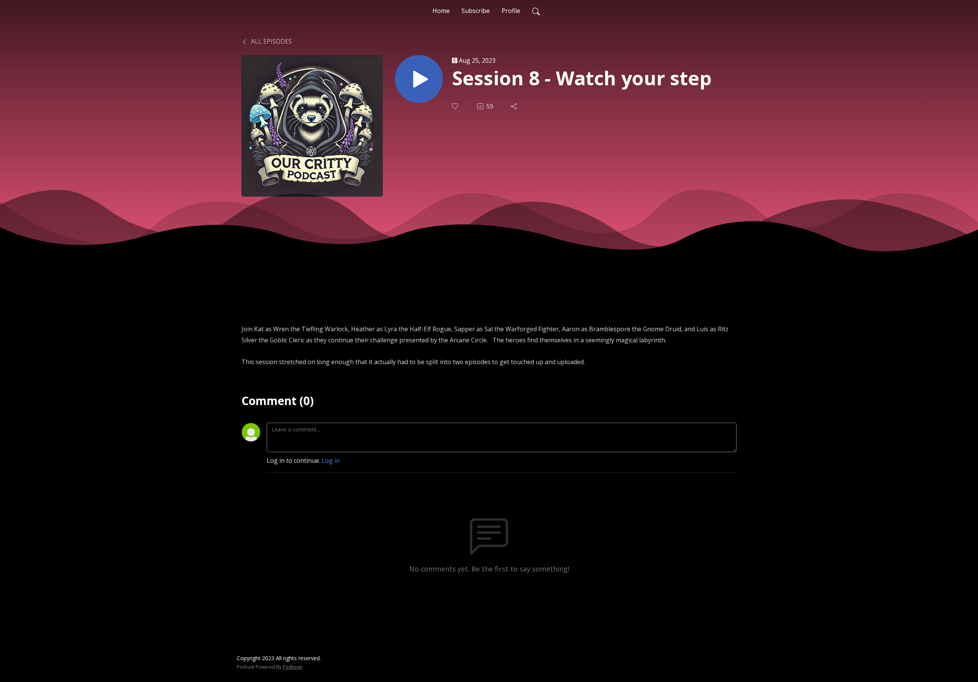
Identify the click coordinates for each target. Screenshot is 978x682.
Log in (331, 460)
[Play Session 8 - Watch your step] (419, 79)
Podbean (293, 667)
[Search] (536, 10)
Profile (511, 11)
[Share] (514, 106)
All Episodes (270, 41)
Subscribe (475, 11)
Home (441, 11)
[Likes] (455, 106)
